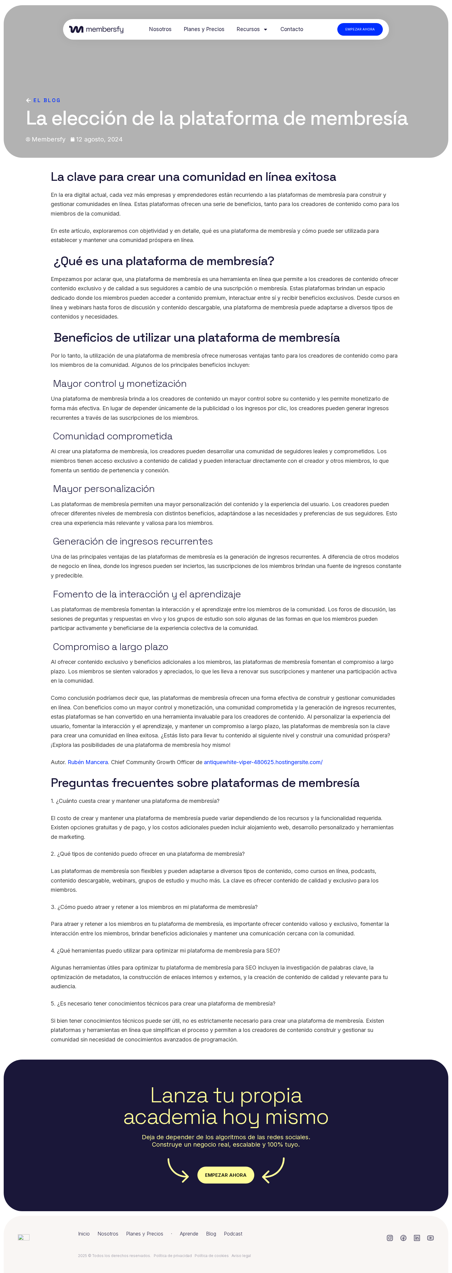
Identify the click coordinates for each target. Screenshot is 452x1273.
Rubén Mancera (88, 762)
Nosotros (160, 29)
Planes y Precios (204, 29)
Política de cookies (212, 1255)
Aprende (189, 1234)
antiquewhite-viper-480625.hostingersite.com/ (263, 762)
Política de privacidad (173, 1255)
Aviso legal (241, 1255)
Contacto (291, 29)
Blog (211, 1234)
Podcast (233, 1234)
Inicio (84, 1234)
